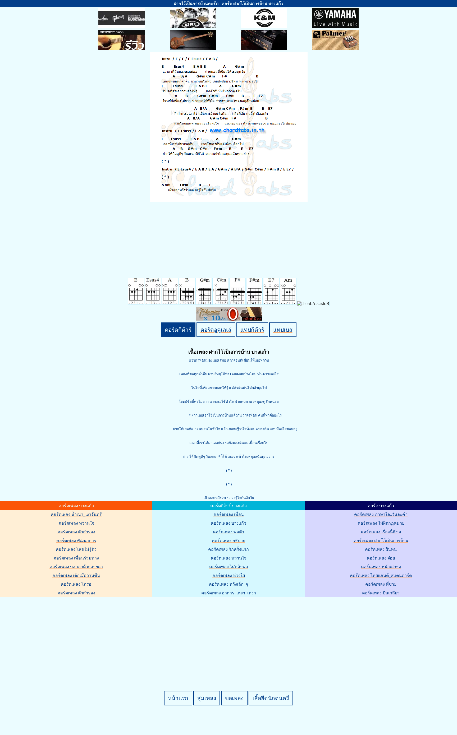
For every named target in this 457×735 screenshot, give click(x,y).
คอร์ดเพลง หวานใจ (76, 523)
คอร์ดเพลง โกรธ (76, 584)
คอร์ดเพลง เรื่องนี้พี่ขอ (381, 532)
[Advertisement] (229, 635)
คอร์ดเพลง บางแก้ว (228, 523)
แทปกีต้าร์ (252, 330)
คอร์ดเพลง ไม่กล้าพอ (228, 567)
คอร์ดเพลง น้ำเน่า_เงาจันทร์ (76, 514)
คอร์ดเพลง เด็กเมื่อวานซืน (76, 575)
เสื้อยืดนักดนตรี (271, 698)
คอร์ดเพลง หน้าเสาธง (381, 567)
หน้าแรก (178, 698)
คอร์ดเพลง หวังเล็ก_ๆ (228, 584)
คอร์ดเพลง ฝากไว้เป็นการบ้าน (381, 540)
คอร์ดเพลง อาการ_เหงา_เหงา (228, 593)
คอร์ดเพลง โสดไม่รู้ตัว (76, 549)
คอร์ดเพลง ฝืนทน (381, 549)
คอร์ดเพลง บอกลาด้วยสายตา (76, 567)
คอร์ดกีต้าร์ (178, 330)
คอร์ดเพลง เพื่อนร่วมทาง (76, 558)
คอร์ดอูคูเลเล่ (215, 330)
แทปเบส (283, 330)
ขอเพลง (234, 698)
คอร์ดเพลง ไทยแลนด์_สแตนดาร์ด (381, 575)
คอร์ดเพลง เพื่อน (228, 514)
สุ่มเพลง (206, 698)
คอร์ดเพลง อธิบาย (228, 540)
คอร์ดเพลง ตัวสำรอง (76, 532)
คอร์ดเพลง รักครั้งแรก (228, 549)
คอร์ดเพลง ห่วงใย (228, 575)
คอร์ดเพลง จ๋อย (381, 558)
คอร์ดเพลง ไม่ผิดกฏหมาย (381, 523)
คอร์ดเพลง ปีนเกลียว (381, 593)
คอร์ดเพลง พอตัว (228, 532)
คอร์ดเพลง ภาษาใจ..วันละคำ (381, 514)
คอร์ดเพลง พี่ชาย (380, 584)
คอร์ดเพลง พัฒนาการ (76, 540)
